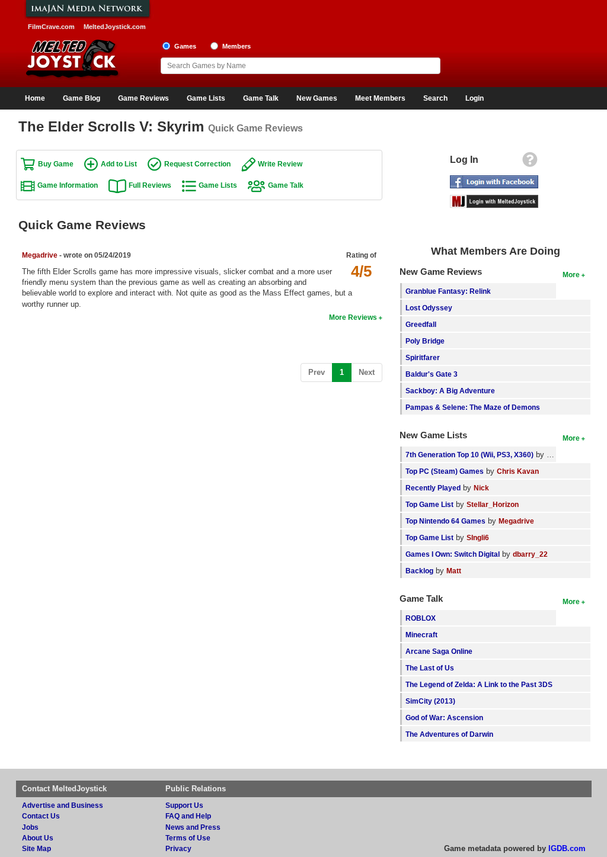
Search (435, 98)
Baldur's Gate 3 (431, 374)
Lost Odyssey (428, 308)
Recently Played (433, 488)
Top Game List (429, 504)
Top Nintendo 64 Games (445, 521)
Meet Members (380, 98)
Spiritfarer (422, 357)
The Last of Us (429, 668)
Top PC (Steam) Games (444, 471)
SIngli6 (478, 537)
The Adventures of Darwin (449, 734)
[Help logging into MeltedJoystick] (530, 162)
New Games (316, 98)
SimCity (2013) (430, 701)
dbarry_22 (530, 554)
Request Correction (197, 164)
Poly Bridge (425, 341)
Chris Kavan (518, 471)
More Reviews (353, 317)
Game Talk (261, 98)
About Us (37, 838)
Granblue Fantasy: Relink (448, 291)
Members (236, 46)
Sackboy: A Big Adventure (450, 390)
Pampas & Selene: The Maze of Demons (472, 407)
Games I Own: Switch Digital (452, 554)
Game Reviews (143, 98)
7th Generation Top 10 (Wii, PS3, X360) (469, 454)
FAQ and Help (188, 816)
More (571, 274)
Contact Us (41, 816)
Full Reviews (150, 185)
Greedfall (420, 324)
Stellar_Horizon (493, 504)
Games (185, 46)
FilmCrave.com (51, 26)
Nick (481, 488)
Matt (453, 570)
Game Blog (81, 98)
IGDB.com (567, 848)
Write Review (280, 164)
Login (474, 98)
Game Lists (206, 98)
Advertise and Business (62, 805)
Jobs (30, 827)
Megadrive (39, 255)
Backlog (419, 570)
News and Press (193, 827)
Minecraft (421, 634)
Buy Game (56, 164)
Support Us (184, 805)
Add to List (119, 164)
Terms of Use (187, 838)
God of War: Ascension (444, 717)
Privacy (178, 848)
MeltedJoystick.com (115, 26)
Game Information (67, 185)
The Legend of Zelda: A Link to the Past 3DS (478, 684)
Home (35, 98)
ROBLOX (420, 618)
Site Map (36, 848)
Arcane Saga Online (438, 651)
